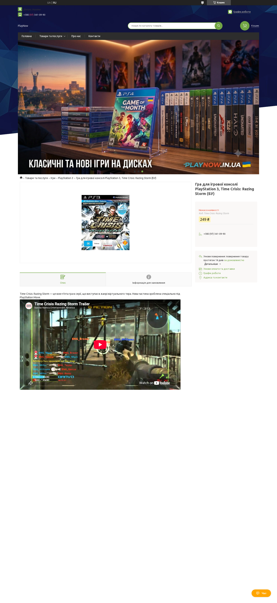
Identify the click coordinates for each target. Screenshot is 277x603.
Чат (264, 593)
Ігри (53, 178)
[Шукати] (219, 26)
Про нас (76, 36)
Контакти (94, 36)
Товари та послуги (50, 36)
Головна (27, 36)
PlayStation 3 (65, 178)
